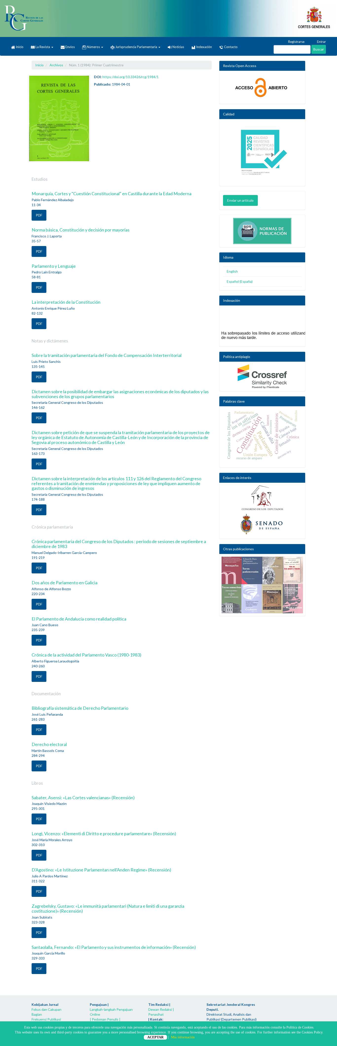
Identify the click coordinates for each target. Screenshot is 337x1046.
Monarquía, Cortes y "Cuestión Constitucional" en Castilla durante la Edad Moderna (111, 193)
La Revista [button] (43, 47)
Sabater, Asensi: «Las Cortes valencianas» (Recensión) (83, 797)
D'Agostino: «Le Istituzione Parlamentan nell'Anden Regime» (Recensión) (101, 869)
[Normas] (262, 230)
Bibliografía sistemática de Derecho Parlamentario (80, 708)
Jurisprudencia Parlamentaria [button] (136, 47)
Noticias (178, 47)
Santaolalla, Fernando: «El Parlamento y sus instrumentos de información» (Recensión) (114, 947)
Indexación (203, 47)
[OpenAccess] (262, 87)
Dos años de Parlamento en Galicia (64, 582)
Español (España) (240, 281)
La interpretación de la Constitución (66, 302)
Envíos (70, 47)
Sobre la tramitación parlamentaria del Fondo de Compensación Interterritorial (107, 355)
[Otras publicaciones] (262, 585)
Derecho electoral (49, 744)
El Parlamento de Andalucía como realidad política (79, 618)
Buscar (318, 49)
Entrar (321, 42)
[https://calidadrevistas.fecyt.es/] (262, 153)
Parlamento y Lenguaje (54, 266)
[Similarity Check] (262, 376)
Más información (183, 1037)
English (232, 271)
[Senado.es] (262, 524)
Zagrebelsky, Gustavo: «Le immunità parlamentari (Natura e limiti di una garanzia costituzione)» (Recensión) (108, 908)
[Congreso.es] (262, 497)
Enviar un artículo (240, 200)
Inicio (19, 47)
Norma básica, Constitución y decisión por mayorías (81, 229)
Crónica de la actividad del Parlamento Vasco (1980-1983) (86, 654)
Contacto (230, 47)
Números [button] (93, 47)
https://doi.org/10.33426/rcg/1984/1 (130, 77)
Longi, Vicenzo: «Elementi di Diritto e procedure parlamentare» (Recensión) (104, 833)
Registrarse (295, 42)
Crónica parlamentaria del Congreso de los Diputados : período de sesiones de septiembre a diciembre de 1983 (119, 544)
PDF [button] (39, 215)
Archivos (56, 65)
